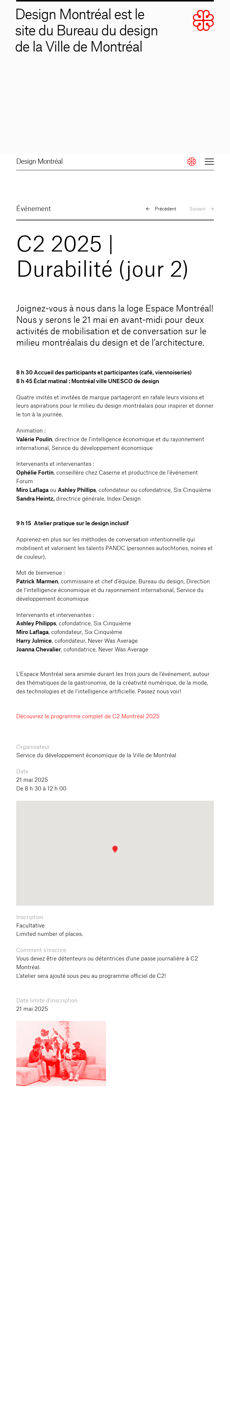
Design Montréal (39, 161)
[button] (115, 849)
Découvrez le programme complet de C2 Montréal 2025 (87, 716)
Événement (33, 209)
